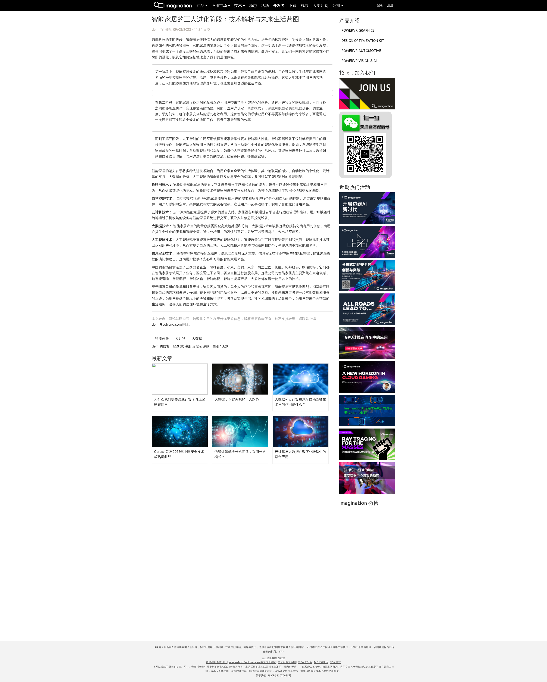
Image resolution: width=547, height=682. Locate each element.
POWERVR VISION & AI (359, 61)
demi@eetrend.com (167, 324)
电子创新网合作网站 (273, 658)
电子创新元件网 (287, 662)
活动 (265, 5)
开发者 (279, 5)
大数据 (196, 338)
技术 (238, 5)
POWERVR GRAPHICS (358, 30)
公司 (336, 5)
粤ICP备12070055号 (279, 675)
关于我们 (261, 675)
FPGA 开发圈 (305, 662)
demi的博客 (161, 346)
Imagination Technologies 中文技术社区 (252, 662)
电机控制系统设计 (216, 662)
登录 (380, 5)
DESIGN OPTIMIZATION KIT (362, 41)
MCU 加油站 (321, 662)
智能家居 (161, 338)
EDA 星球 (335, 662)
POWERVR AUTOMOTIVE (361, 51)
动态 (253, 5)
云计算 (179, 338)
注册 (390, 5)
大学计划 (320, 5)
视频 (305, 5)
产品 (201, 5)
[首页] (173, 5)
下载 (293, 5)
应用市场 (220, 5)
